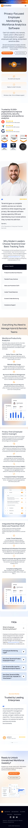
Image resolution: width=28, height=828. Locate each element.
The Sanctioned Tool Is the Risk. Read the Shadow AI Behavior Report (14, 1)
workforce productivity (13, 642)
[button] (25, 6)
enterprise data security (14, 256)
